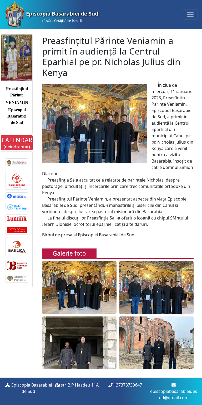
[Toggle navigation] (190, 14)
